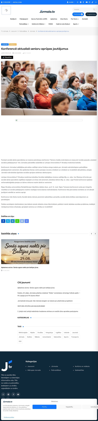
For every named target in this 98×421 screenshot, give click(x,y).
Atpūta (32, 332)
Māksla (37, 337)
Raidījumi (13, 19)
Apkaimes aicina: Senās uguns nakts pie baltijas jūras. (20, 267)
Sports (75, 24)
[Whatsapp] (17, 221)
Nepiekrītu (69, 407)
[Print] (22, 221)
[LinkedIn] (13, 221)
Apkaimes (53, 19)
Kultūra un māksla (38, 24)
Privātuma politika (9, 417)
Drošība (40, 332)
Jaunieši (75, 332)
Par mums (74, 19)
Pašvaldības (23, 24)
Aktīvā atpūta (23, 332)
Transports (75, 337)
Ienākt (71, 2)
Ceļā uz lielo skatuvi (63, 24)
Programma (91, 14)
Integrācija (49, 332)
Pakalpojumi (24, 19)
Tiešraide (77, 14)
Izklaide (66, 332)
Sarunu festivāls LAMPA (39, 19)
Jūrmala (21, 337)
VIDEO (50, 24)
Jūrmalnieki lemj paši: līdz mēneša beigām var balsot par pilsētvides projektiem (45, 301)
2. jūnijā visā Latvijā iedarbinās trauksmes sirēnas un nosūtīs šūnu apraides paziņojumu (48, 311)
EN (96, 2)
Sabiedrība (57, 337)
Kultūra (29, 337)
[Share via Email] (27, 221)
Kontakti (85, 19)
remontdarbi (46, 337)
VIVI (20, 341)
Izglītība (58, 332)
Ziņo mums (64, 19)
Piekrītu (44, 407)
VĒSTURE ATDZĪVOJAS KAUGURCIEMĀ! (31, 306)
